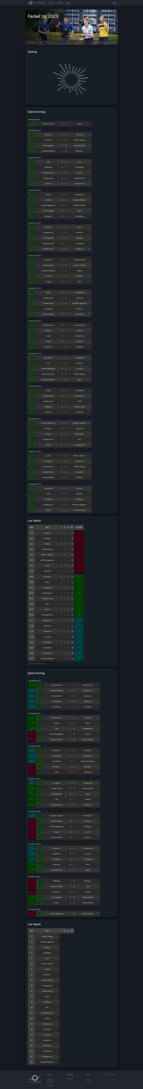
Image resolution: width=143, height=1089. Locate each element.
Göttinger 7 (61, 78)
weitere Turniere (51, 1085)
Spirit (48, 42)
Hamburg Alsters (81, 72)
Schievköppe (77, 71)
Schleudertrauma (62, 87)
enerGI (72, 88)
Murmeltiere (82, 81)
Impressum (88, 1081)
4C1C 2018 (49, 1083)
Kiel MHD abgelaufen (63, 69)
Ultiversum (40, 3)
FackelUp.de (69, 1079)
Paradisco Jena (70, 69)
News (67, 3)
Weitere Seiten (70, 1074)
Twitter (108, 1074)
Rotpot (79, 83)
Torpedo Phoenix (67, 68)
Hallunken (70, 89)
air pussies (63, 74)
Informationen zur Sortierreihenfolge (36, 663)
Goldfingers (81, 75)
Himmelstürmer (76, 90)
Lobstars (62, 80)
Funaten (66, 87)
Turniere (51, 3)
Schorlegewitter (83, 78)
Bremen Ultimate (78, 89)
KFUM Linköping (81, 87)
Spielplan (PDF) (99, 42)
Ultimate (49, 1074)
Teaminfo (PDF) (111, 42)
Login (114, 3)
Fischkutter (73, 69)
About (87, 1079)
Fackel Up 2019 (50, 1081)
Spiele (41, 42)
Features (60, 3)
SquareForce (62, 83)
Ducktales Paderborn (59, 74)
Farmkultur (75, 70)
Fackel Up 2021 (50, 1079)
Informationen (31, 42)
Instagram (113, 1074)
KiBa (68, 87)
